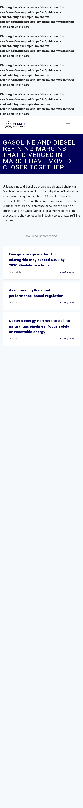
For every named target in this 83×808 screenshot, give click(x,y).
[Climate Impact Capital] (15, 124)
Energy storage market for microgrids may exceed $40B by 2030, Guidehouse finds (37, 260)
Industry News (67, 272)
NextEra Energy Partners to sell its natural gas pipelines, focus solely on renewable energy (39, 326)
